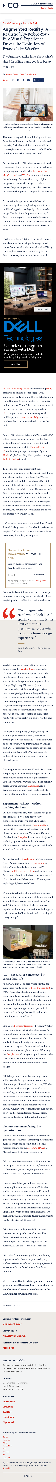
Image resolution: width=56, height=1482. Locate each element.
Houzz (6, 413)
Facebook (8, 1416)
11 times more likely (28, 417)
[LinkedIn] (23, 80)
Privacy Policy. (41, 581)
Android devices (11, 459)
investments (28, 859)
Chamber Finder (12, 1323)
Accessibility (7, 1446)
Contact (6, 1437)
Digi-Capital (39, 863)
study (49, 389)
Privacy (5, 1443)
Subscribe (39, 574)
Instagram (9, 1401)
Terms (5, 1449)
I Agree (28, 1475)
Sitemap (6, 1452)
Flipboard (8, 1422)
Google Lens (13, 1054)
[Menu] (4, 5)
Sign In (43, 8)
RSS (4, 1455)
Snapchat (23, 837)
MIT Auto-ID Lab (36, 1148)
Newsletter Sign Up (14, 1335)
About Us (6, 1440)
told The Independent (39, 988)
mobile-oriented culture (23, 871)
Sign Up (50, 8)
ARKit (6, 455)
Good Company (11, 23)
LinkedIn (8, 1406)
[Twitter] (17, 80)
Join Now (16, 364)
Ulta (45, 171)
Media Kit (8, 1347)
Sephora (37, 171)
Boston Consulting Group (16, 389)
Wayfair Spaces (28, 669)
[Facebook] (13, 80)
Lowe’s (14, 175)
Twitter (7, 1411)
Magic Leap (33, 786)
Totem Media (39, 825)
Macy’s (6, 175)
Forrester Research (23, 1026)
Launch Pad (30, 23)
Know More (8, 1468)
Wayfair (26, 175)
